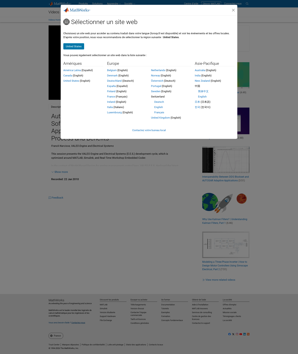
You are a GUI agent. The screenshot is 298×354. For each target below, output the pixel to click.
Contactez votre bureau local (149, 130)
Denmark (112, 75)
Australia (200, 70)
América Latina (72, 70)
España (111, 86)
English (158, 107)
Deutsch (159, 101)
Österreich (157, 80)
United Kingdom (160, 117)
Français (159, 112)
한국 (197, 107)
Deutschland (114, 80)
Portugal (156, 86)
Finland (111, 91)
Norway (155, 75)
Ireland (111, 101)
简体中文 (203, 91)
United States (71, 80)
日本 (197, 101)
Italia (110, 107)
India (198, 75)
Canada (67, 75)
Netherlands (158, 70)
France (111, 96)
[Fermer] (233, 10)
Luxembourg (114, 112)
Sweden (155, 91)
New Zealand (202, 80)
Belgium (112, 70)
